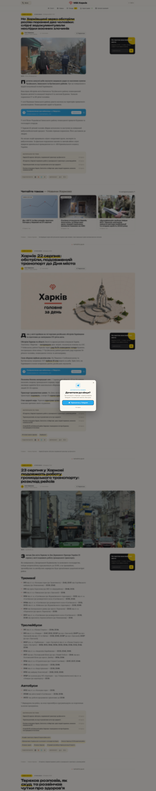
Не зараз (78, 407)
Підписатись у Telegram (79, 403)
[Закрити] (93, 382)
